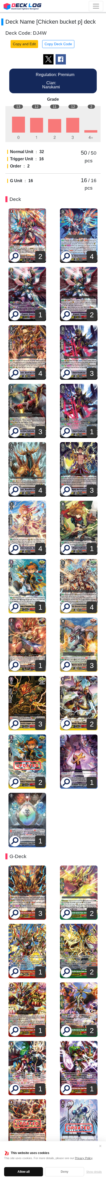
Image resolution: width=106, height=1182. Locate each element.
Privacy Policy (83, 1158)
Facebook (61, 59)
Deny (64, 1172)
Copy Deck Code (58, 44)
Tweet (48, 59)
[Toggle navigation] (96, 6)
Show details (94, 1171)
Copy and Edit (24, 44)
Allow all (23, 1172)
